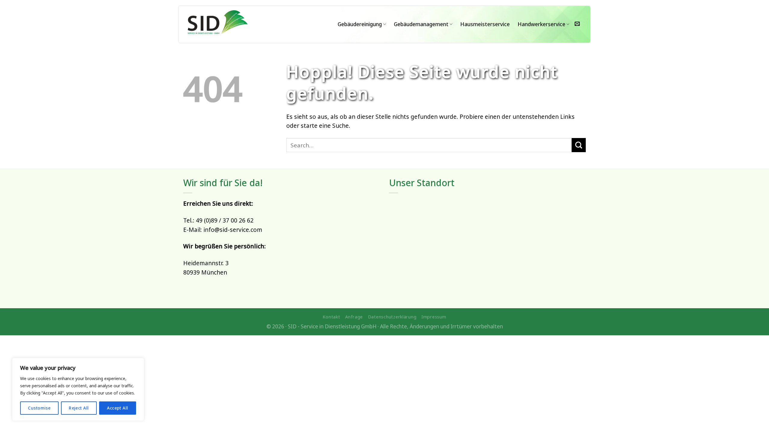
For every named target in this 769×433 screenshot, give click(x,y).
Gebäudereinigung (360, 24)
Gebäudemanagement (421, 24)
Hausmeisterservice (485, 24)
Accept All (117, 408)
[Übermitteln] (579, 145)
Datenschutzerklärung (392, 317)
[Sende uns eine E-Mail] (577, 24)
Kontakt (331, 317)
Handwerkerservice (541, 24)
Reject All (79, 408)
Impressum (433, 317)
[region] (78, 389)
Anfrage (354, 317)
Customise (39, 408)
